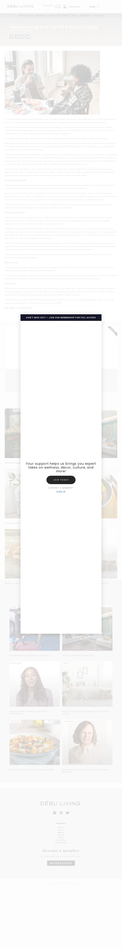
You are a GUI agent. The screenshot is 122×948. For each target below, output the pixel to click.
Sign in (61, 491)
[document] (61, 474)
